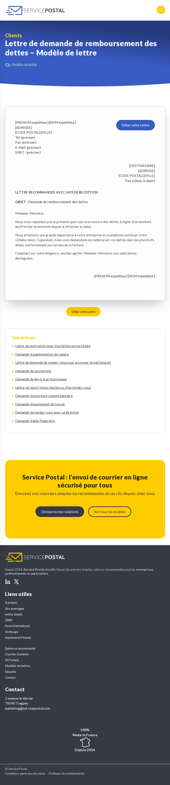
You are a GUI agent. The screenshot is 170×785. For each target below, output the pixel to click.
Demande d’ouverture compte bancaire (44, 396)
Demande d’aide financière (35, 421)
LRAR (8, 620)
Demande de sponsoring (33, 371)
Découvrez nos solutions (59, 512)
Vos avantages (14, 608)
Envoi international (17, 626)
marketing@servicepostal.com (27, 708)
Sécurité (10, 671)
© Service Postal (16, 769)
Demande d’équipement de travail (40, 404)
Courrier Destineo (17, 654)
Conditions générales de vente (25, 773)
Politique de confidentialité (66, 773)
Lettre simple (13, 614)
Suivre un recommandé (20, 648)
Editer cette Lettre (135, 125)
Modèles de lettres (24, 64)
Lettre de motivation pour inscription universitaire (53, 346)
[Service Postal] (35, 10)
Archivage (11, 632)
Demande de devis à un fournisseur (41, 379)
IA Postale (12, 660)
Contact (10, 677)
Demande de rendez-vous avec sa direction (47, 412)
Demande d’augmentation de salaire (42, 354)
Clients (13, 35)
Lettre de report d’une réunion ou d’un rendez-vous (53, 388)
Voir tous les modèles (110, 512)
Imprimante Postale (18, 637)
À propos (11, 602)
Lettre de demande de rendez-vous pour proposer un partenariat (63, 362)
